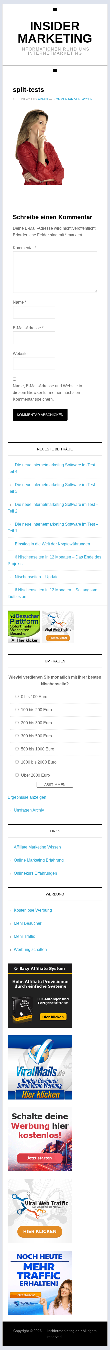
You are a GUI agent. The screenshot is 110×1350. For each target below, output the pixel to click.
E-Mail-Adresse (28, 328)
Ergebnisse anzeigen (27, 797)
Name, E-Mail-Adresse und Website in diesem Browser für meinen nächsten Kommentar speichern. (47, 392)
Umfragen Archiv (29, 810)
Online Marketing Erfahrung (39, 860)
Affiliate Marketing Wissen (37, 847)
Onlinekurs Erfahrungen (35, 873)
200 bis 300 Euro (36, 723)
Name (19, 302)
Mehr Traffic (24, 936)
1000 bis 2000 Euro (39, 762)
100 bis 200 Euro (36, 710)
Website (20, 353)
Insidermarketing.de (63, 1331)
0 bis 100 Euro (34, 697)
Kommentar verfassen (73, 99)
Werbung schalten (30, 949)
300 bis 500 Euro (36, 736)
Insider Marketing (55, 32)
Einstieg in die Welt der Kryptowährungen (52, 544)
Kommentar (24, 248)
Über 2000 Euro (35, 775)
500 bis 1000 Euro (37, 749)
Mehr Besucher (27, 923)
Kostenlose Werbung (33, 910)
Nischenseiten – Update (37, 577)
